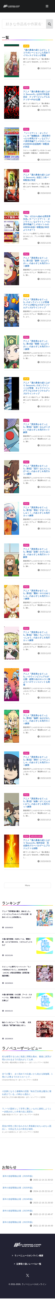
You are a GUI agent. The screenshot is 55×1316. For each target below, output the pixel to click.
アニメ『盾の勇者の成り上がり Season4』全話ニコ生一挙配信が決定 (36, 177)
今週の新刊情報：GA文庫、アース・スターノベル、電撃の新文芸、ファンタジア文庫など (17, 997)
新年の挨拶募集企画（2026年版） (18, 1176)
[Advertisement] (27, 1150)
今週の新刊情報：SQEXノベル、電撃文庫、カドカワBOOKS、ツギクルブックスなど (17, 942)
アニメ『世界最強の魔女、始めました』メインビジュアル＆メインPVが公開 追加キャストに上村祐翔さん (17, 914)
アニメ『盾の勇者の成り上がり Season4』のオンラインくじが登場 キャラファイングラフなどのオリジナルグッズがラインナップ (36, 388)
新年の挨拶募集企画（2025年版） (18, 1187)
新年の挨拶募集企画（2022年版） (18, 1222)
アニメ (26, 87)
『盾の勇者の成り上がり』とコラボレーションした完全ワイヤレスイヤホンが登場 (36, 52)
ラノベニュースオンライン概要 (29, 1255)
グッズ (26, 46)
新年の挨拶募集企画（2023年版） (18, 1210)
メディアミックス (36, 836)
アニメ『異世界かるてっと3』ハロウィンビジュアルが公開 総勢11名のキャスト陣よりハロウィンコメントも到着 (36, 679)
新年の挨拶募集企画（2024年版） (18, 1199)
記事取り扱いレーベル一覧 (29, 1264)
